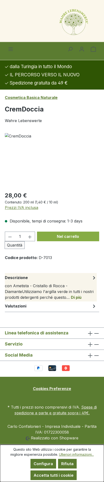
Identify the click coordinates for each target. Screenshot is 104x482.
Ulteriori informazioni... (76, 454)
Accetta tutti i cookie (54, 475)
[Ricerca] (70, 49)
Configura (43, 463)
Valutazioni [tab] (15, 306)
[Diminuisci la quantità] (10, 236)
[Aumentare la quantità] (30, 236)
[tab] (51, 287)
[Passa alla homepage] (52, 23)
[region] (52, 160)
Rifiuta (67, 463)
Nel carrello (68, 236)
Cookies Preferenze (52, 388)
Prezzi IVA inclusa (21, 207)
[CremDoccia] (52, 160)
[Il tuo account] (82, 49)
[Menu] (10, 49)
